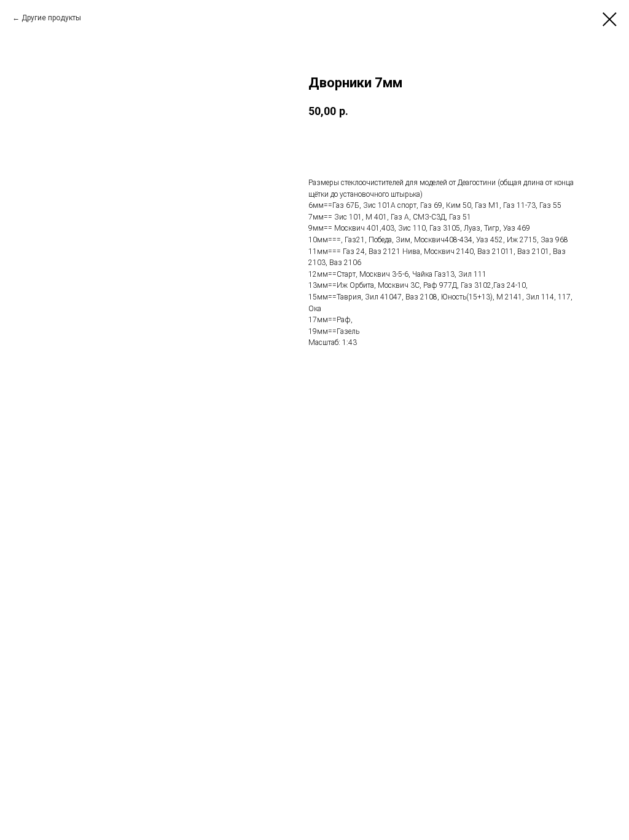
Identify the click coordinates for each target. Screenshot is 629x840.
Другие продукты (51, 18)
